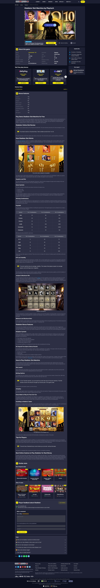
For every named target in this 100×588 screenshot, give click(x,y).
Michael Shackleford (78, 70)
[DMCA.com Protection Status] (44, 581)
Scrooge (35, 494)
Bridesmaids (47, 494)
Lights (65, 89)
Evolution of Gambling (76, 52)
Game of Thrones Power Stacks (22, 495)
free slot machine (21, 140)
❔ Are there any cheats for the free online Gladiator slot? (28, 547)
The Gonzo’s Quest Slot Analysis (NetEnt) (76, 55)
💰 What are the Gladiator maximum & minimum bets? (28, 539)
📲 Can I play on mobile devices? (23, 552)
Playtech (26, 4)
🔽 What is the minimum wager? (23, 550)
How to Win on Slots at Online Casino (76, 58)
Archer (60, 478)
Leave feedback (62, 502)
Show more (51, 43)
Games (21, 4)
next (66, 77)
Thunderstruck (19, 89)
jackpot (38, 277)
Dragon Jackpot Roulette (47, 479)
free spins (30, 357)
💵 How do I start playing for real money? (25, 544)
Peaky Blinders (60, 494)
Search (78, 1)
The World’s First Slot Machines (76, 62)
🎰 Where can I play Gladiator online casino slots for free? (28, 542)
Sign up (82, 1)
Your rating (19, 513)
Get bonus (23, 83)
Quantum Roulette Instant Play (34, 479)
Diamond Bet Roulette (22, 478)
